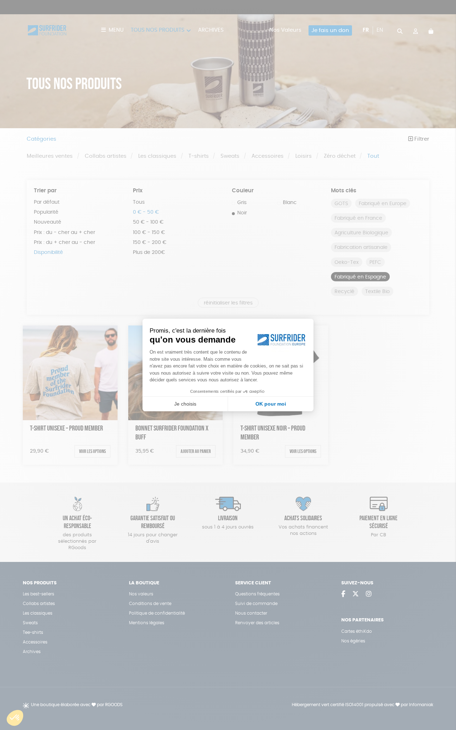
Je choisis (185, 404)
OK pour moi (270, 404)
